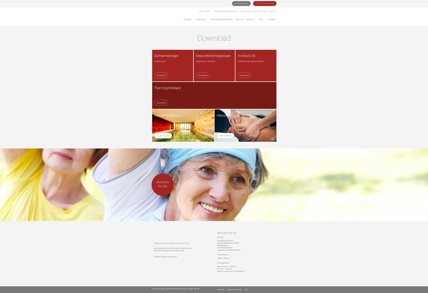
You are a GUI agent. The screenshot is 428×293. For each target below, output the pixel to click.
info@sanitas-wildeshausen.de (225, 11)
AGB (246, 289)
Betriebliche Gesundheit (222, 19)
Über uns (239, 19)
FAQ (261, 19)
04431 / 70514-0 (223, 258)
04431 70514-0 (204, 11)
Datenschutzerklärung (235, 289)
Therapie (187, 19)
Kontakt (271, 19)
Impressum (221, 289)
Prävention (201, 19)
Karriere (250, 19)
